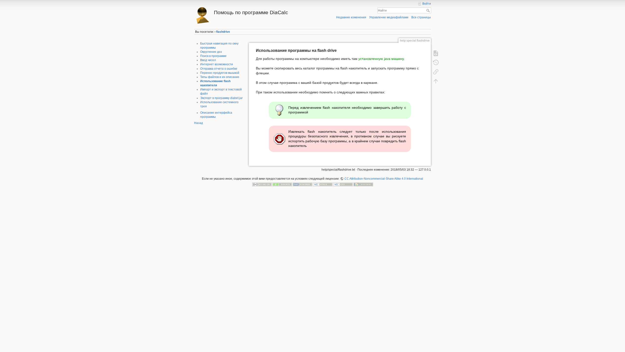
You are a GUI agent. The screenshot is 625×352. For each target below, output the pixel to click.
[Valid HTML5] (323, 184)
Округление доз (211, 52)
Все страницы (421, 17)
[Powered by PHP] (302, 184)
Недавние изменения (351, 17)
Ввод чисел (208, 60)
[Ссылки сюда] (435, 72)
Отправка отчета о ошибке (218, 68)
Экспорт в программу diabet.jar (221, 98)
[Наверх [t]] (435, 81)
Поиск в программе (213, 56)
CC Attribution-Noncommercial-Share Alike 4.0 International (383, 178)
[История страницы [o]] (435, 62)
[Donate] (282, 184)
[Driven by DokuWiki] (363, 184)
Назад (198, 123)
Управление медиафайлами (388, 17)
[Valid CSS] (343, 184)
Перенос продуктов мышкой (219, 73)
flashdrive (223, 31)
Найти (428, 10)
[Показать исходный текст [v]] (435, 53)
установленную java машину (381, 59)
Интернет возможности (216, 64)
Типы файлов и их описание (219, 77)
